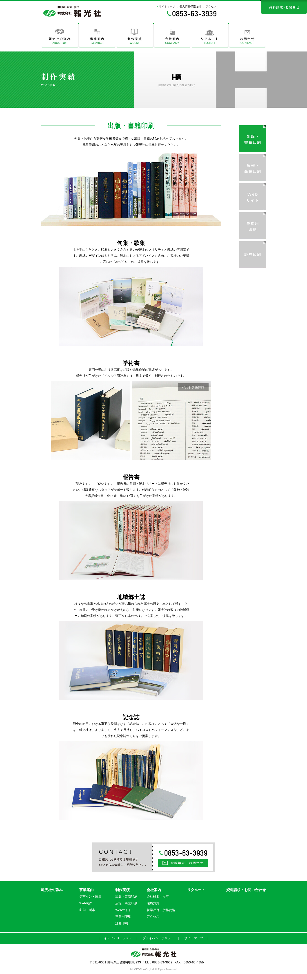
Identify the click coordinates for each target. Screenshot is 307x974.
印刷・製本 (87, 910)
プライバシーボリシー (158, 938)
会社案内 (154, 890)
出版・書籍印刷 (126, 896)
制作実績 (122, 890)
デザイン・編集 (90, 896)
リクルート (196, 890)
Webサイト (123, 910)
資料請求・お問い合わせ (246, 890)
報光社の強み (52, 890)
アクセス (211, 6)
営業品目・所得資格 (161, 910)
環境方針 (153, 903)
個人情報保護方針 (190, 6)
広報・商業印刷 (126, 903)
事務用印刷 (123, 916)
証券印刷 (121, 923)
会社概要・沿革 (158, 896)
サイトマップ (167, 6)
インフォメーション (118, 938)
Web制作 (85, 903)
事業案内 (86, 890)
